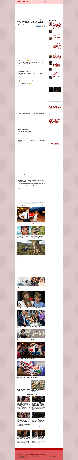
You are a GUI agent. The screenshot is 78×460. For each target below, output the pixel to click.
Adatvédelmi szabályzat (20, 454)
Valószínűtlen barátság (34, 203)
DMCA (44, 454)
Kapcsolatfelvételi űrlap (34, 454)
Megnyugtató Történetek (47, 1)
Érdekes (32, 1)
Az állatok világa (38, 1)
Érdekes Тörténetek (22, 2)
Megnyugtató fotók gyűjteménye (27, 202)
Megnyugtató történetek (37, 202)
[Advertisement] (39, 11)
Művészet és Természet (56, 1)
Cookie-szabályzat (27, 454)
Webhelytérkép (40, 454)
